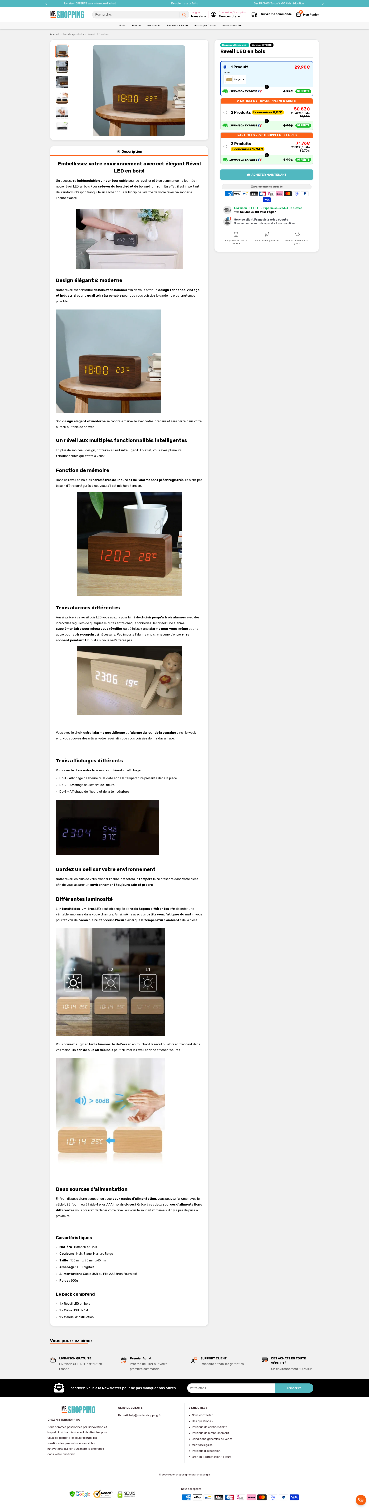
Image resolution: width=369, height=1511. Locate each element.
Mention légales (202, 1445)
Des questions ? (203, 1421)
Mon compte (228, 16)
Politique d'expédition (206, 1451)
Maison (136, 25)
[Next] (323, 3)
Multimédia (153, 25)
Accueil (54, 34)
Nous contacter (202, 1415)
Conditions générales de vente (212, 1439)
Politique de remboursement (210, 1433)
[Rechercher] (184, 14)
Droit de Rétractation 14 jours (211, 1457)
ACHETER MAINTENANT (268, 174)
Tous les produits (73, 34)
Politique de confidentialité (209, 1427)
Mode (122, 25)
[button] (266, 78)
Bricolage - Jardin (205, 25)
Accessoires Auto (232, 25)
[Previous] (46, 3)
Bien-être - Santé (177, 25)
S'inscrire (294, 1388)
